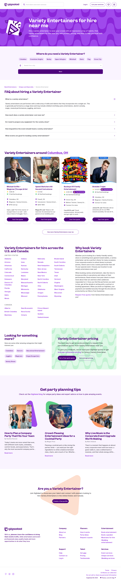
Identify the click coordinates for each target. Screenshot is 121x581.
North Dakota (43, 282)
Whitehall (72, 59)
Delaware (8, 279)
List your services (98, 4)
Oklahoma (41, 289)
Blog (60, 535)
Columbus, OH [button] (57, 153)
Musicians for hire (108, 537)
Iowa (23, 262)
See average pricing (86, 358)
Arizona (7, 262)
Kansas (24, 265)
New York (41, 276)
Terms (107, 570)
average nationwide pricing (69, 352)
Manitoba (8, 315)
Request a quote (86, 537)
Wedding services (108, 558)
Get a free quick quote (67, 358)
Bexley (49, 59)
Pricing (82, 556)
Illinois (7, 298)
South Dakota (59, 265)
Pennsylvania (43, 296)
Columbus (23, 59)
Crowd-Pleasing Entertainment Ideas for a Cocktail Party (60, 436)
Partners (62, 537)
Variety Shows (10, 361)
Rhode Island (59, 259)
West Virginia (59, 289)
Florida (7, 288)
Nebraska (41, 259)
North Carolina (43, 279)
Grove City (97, 59)
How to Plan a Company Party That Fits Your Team (19, 435)
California (8, 269)
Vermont (57, 279)
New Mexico (42, 272)
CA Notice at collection (108, 572)
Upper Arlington (60, 59)
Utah (56, 276)
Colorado (8, 272)
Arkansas (8, 265)
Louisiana (24, 272)
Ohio (39, 286)
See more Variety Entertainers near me (60, 232)
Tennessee (58, 269)
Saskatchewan (43, 317)
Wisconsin (58, 293)
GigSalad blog (37, 394)
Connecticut (9, 276)
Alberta (7, 308)
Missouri (24, 296)
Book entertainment (108, 532)
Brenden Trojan (98, 187)
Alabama (8, 259)
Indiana (24, 259)
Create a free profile (60, 501)
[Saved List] (108, 4)
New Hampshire (43, 265)
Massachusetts (27, 282)
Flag (89, 59)
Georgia (7, 292)
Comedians (9, 351)
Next (60, 71)
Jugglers (9, 356)
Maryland (24, 279)
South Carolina (59, 262)
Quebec (41, 314)
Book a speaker (107, 535)
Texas (56, 272)
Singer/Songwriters (32, 356)
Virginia (57, 282)
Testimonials (85, 558)
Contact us (63, 556)
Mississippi (25, 293)
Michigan (24, 286)
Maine (23, 276)
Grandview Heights (36, 59)
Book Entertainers (11, 87)
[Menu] (114, 4)
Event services (106, 553)
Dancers (20, 351)
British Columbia (11, 312)
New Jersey (42, 269)
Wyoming (57, 296)
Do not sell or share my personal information (101, 575)
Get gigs (83, 553)
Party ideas (84, 535)
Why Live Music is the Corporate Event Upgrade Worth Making (100, 436)
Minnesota (25, 289)
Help (60, 553)
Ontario (24, 315)
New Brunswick (27, 308)
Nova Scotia (25, 312)
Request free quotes (83, 295)
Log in (85, 4)
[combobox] (43, 4)
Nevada (40, 262)
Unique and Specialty (26, 87)
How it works (85, 532)
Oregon (40, 293)
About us (62, 532)
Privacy (113, 570)
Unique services (107, 556)
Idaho (7, 295)
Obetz (82, 59)
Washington (58, 286)
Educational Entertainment (35, 351)
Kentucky (24, 269)
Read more (9, 453)
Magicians (18, 356)
